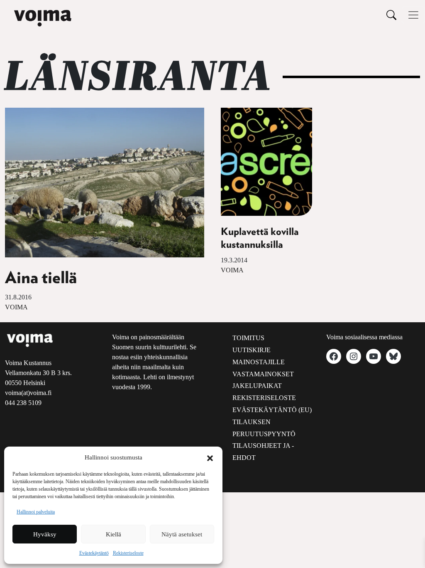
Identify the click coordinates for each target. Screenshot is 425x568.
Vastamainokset (263, 374)
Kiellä (113, 534)
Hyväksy (44, 534)
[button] (210, 457)
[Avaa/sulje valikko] (413, 15)
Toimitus (248, 337)
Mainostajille (258, 361)
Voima (16, 307)
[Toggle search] (391, 15)
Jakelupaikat (257, 385)
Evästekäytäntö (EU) (272, 409)
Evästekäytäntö (94, 553)
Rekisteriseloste (128, 553)
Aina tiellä (41, 278)
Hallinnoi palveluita (36, 512)
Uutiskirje (251, 349)
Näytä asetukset (181, 534)
